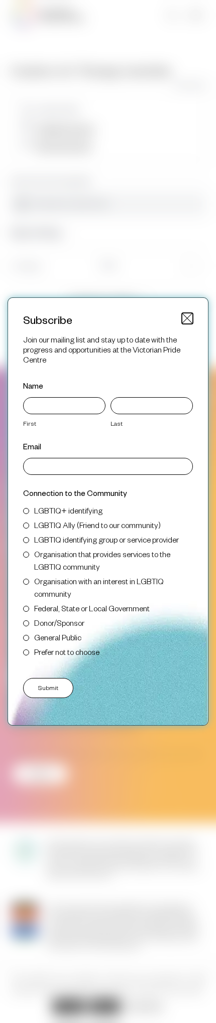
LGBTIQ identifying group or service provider (106, 539)
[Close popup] (187, 318)
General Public (57, 637)
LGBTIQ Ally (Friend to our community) (97, 525)
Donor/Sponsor (59, 622)
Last (117, 423)
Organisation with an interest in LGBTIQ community (99, 587)
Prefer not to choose (66, 651)
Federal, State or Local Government (92, 608)
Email (32, 446)
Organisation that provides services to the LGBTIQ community (102, 560)
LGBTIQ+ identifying (68, 510)
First (29, 423)
